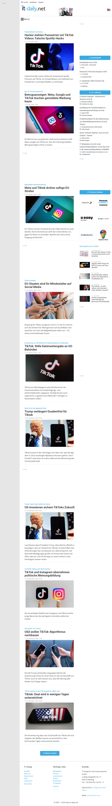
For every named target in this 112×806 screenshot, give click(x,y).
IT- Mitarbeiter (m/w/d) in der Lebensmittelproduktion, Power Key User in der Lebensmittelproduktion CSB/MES (94, 147)
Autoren (56, 786)
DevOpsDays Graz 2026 (88, 62)
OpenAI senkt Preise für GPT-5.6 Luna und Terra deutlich (100, 265)
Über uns (27, 774)
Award (55, 778)
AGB (25, 778)
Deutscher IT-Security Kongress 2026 (93, 72)
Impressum (28, 781)
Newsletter (57, 781)
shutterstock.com (93, 795)
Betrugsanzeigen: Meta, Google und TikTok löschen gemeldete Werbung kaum (48, 98)
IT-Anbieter (57, 783)
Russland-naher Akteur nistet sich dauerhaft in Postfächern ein (100, 277)
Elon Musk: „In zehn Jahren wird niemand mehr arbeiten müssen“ (100, 288)
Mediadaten (57, 771)
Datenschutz (28, 776)
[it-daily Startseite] (37, 9)
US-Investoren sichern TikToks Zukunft (50, 507)
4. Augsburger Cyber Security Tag (92, 81)
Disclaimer (28, 784)
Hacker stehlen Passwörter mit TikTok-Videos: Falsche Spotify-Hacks (49, 36)
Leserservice (57, 776)
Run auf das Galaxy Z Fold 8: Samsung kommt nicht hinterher (101, 254)
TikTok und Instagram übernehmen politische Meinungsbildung (47, 574)
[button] (25, 19)
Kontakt (27, 771)
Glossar (56, 774)
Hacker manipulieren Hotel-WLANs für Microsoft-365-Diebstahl (100, 300)
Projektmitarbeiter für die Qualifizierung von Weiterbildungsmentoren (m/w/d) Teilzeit (94, 121)
